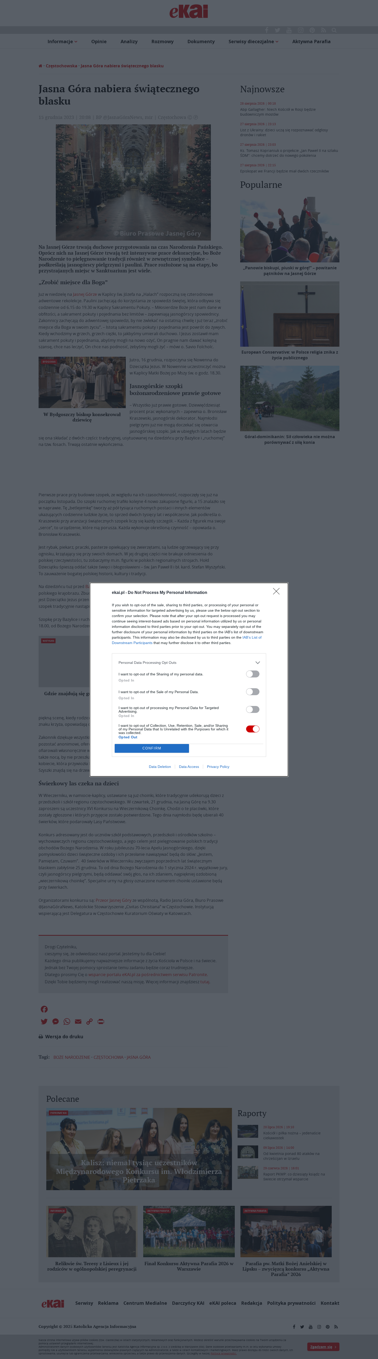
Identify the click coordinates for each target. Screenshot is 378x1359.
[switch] (252, 674)
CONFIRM (151, 748)
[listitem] (189, 662)
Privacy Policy (218, 767)
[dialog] (189, 679)
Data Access (189, 767)
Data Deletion (160, 767)
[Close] (278, 593)
